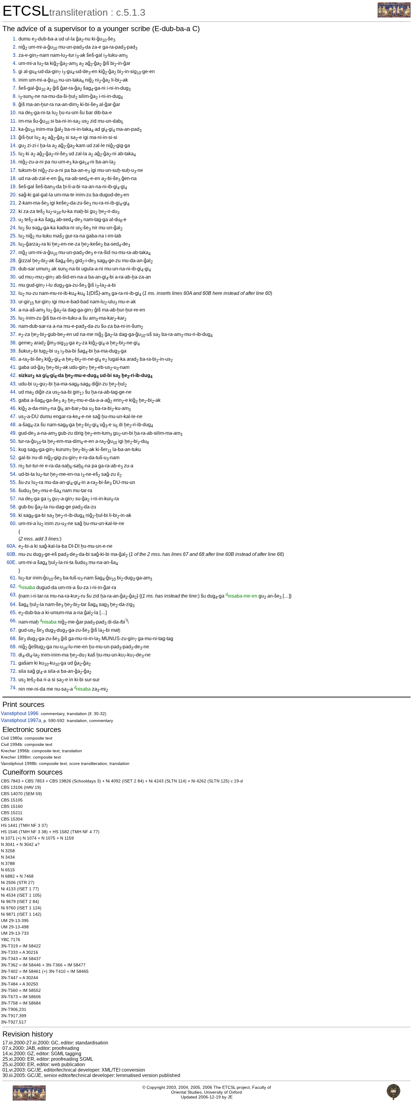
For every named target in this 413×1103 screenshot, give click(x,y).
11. (13, 121)
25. (13, 235)
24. (13, 227)
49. (13, 433)
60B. (12, 554)
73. (13, 679)
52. (13, 457)
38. (13, 342)
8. (15, 96)
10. (13, 112)
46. (13, 408)
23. (13, 219)
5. (15, 71)
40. (13, 359)
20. (13, 194)
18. (13, 178)
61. (13, 577)
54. (13, 474)
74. (13, 687)
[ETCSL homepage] (394, 15)
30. (13, 276)
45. (13, 400)
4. (15, 63)
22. (13, 211)
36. (13, 326)
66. (13, 620)
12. (13, 129)
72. (13, 671)
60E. (12, 562)
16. (13, 161)
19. (13, 186)
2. (15, 47)
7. (15, 88)
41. (13, 367)
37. (13, 334)
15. (13, 153)
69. (13, 646)
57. (13, 498)
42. (13, 375)
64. (13, 604)
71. (13, 663)
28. (13, 260)
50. (13, 441)
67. (13, 630)
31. (13, 285)
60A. (12, 546)
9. (15, 104)
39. (13, 350)
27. (13, 252)
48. (13, 424)
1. (15, 38)
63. (13, 594)
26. (13, 244)
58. (13, 506)
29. (13, 268)
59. (13, 515)
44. (13, 392)
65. (13, 612)
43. (13, 383)
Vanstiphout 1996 (19, 713)
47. (13, 416)
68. (13, 638)
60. (13, 523)
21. (13, 202)
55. (13, 482)
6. (15, 79)
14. (13, 145)
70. (13, 654)
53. (13, 465)
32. (13, 293)
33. (13, 301)
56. (13, 490)
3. (15, 55)
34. (13, 309)
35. (13, 318)
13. (13, 137)
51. (13, 449)
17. (13, 170)
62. (13, 586)
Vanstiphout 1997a (21, 720)
